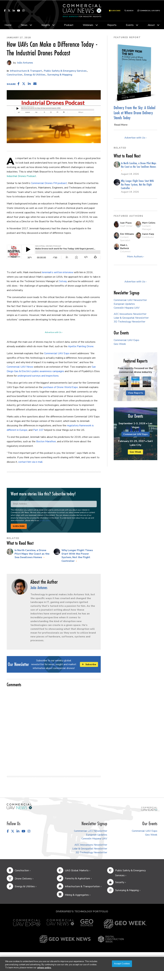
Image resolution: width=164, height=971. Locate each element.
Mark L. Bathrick (124, 246)
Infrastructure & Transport (26, 71)
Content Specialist (125, 238)
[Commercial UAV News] (60, 924)
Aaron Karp (148, 233)
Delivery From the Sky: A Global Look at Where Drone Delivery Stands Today (134, 112)
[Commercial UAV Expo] (149, 808)
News (24, 25)
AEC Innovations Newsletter (130, 314)
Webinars (88, 25)
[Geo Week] (125, 924)
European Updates (124, 304)
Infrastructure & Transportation (82, 886)
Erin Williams (127, 233)
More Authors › (135, 256)
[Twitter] (9, 10)
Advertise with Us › (53, 332)
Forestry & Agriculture (77, 878)
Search (129, 11)
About (151, 25)
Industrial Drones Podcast (21, 176)
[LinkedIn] (14, 10)
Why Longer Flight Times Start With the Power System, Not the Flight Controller (77, 556)
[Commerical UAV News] (19, 806)
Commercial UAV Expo (149, 11)
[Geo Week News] (65, 939)
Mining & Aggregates (77, 895)
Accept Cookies (122, 963)
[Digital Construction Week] (111, 939)
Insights (45, 25)
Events (130, 25)
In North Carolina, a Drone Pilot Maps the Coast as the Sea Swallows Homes (32, 554)
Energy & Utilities (34, 74)
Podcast (68, 25)
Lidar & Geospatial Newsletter (131, 318)
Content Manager (146, 227)
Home (8, 25)
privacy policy (45, 520)
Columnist (125, 251)
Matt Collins (148, 222)
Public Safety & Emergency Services (65, 71)
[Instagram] (23, 10)
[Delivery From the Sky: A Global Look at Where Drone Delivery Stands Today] (135, 73)
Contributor (148, 237)
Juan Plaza (125, 222)
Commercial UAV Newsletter (130, 300)
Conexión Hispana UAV (126, 308)
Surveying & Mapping (59, 74)
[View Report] (124, 382)
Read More (120, 125)
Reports (111, 25)
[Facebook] (5, 10)
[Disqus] (54, 730)
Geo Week (120, 344)
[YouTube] (18, 10)
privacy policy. (44, 967)
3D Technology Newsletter (129, 321)
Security (119, 882)
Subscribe (19, 526)
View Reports (135, 392)
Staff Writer (126, 226)
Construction (14, 74)
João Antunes (24, 62)
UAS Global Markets (77, 870)
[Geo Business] (86, 924)
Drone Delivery (23, 878)
